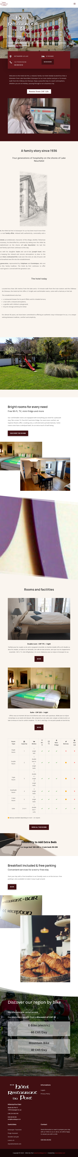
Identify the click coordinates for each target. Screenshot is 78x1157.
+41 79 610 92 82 (20, 62)
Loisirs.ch (11, 1140)
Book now (48, 62)
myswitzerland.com (14, 1144)
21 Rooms (50, 56)
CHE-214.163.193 (13, 1113)
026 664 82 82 (12, 1117)
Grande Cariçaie (13, 1137)
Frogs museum (13, 1133)
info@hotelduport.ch (14, 1119)
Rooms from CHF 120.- (39, 91)
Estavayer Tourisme (14, 1130)
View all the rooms (39, 827)
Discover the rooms (18, 433)
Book (39, 659)
